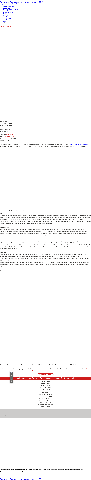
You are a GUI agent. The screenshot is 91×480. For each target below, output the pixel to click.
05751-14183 (5, 2)
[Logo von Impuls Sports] (45, 317)
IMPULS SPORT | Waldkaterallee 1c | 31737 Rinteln (25, 2)
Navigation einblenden (18, 4)
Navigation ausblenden (6, 4)
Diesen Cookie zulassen (45, 374)
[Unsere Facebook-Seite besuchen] (42, 2)
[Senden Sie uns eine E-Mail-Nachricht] (40, 2)
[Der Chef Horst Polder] (45, 178)
